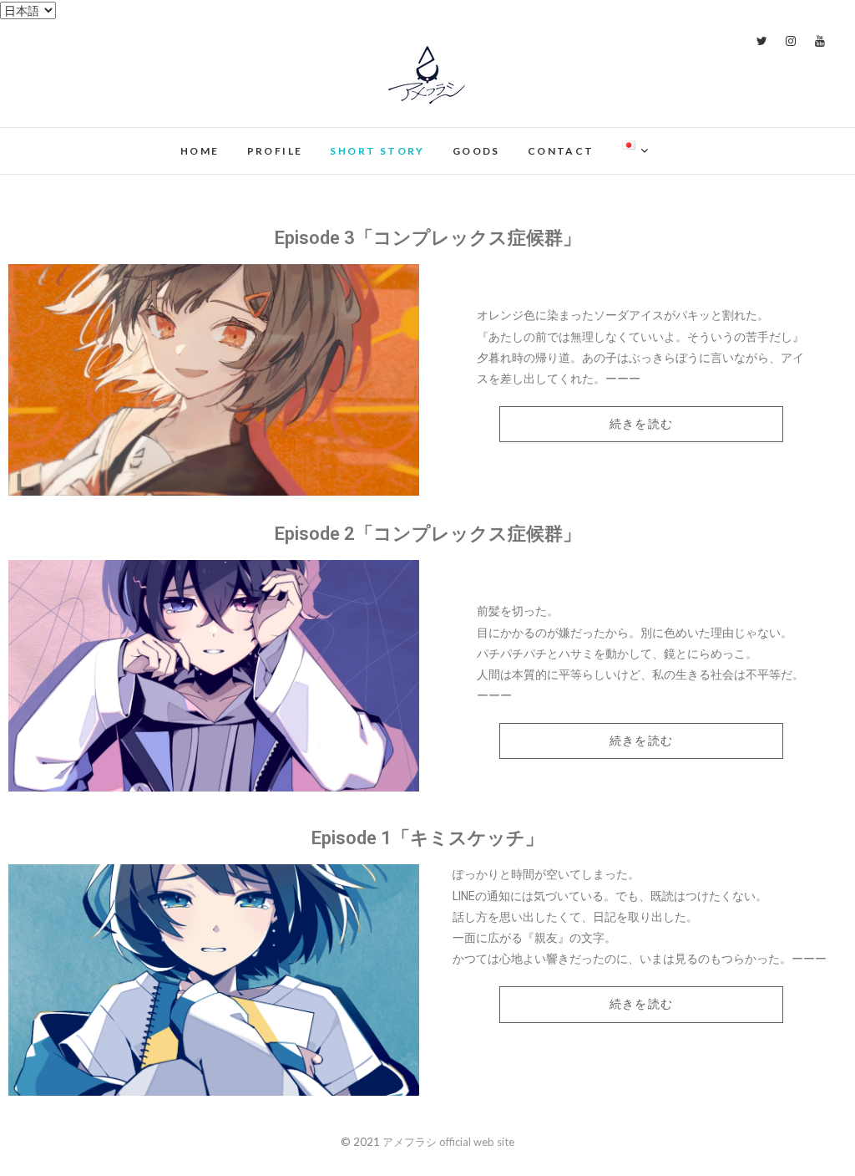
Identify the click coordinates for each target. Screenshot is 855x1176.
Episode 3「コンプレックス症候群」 (428, 237)
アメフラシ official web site (154, 141)
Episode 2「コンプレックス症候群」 (428, 533)
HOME (200, 151)
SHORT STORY (377, 151)
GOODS (476, 151)
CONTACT (561, 151)
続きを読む (642, 423)
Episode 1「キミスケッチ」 (427, 837)
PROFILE (275, 151)
